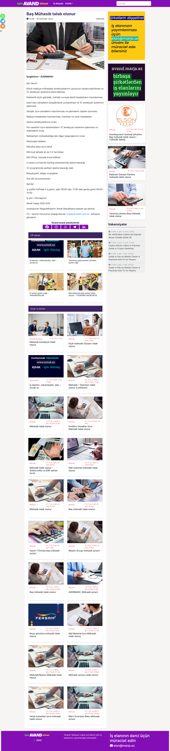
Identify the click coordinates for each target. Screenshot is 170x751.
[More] (2, 26)
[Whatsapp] (65, 227)
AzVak (68, 3)
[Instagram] (56, 227)
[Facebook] (47, 227)
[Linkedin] (84, 227)
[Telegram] (74, 227)
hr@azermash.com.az (78, 214)
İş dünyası (58, 3)
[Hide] (1, 31)
